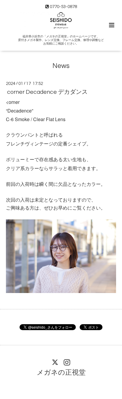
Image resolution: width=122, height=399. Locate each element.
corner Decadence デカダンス (47, 92)
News (61, 65)
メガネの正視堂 (61, 372)
